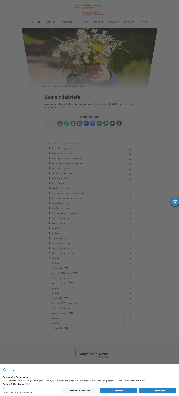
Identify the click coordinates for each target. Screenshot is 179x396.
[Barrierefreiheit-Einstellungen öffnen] (175, 202)
